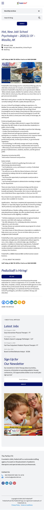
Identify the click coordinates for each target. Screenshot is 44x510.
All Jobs (11, 276)
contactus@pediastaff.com (13, 477)
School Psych (27, 47)
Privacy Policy (16, 505)
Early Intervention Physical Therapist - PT (17, 333)
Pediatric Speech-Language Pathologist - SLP (18, 339)
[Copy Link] (19, 302)
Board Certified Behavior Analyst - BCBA (17, 352)
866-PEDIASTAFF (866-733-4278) (14, 475)
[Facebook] (3, 302)
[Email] (15, 302)
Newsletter (19, 47)
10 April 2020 (8, 47)
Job (13, 47)
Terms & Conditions (27, 505)
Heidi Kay (7, 50)
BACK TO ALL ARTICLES (12, 320)
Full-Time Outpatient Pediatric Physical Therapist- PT (21, 345)
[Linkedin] (11, 302)
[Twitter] (7, 302)
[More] (23, 302)
